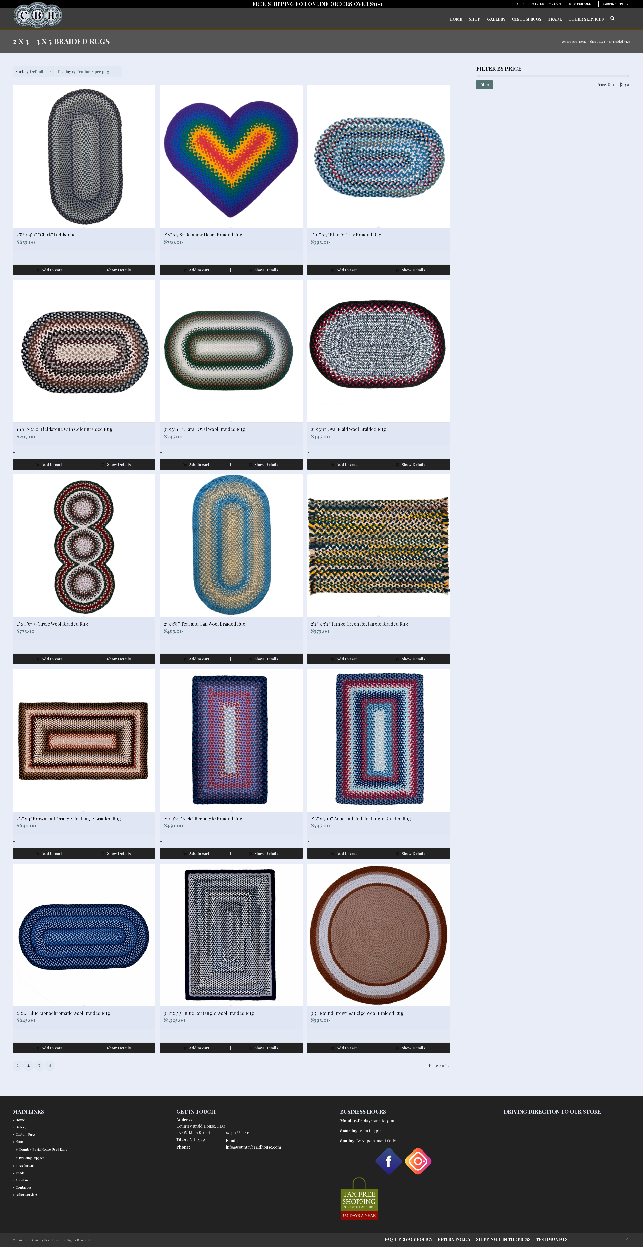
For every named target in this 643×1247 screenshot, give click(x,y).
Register (537, 4)
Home (20, 1120)
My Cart (555, 4)
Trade (20, 1173)
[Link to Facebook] (619, 1239)
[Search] (612, 18)
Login (519, 4)
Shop (19, 1141)
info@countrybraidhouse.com (253, 1147)
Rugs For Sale (580, 4)
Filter (484, 84)
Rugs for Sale (25, 1165)
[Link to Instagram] (626, 1239)
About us (22, 1180)
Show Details (118, 269)
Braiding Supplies (614, 4)
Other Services (27, 1194)
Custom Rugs (25, 1134)
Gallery (21, 1127)
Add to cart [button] (51, 269)
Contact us (24, 1187)
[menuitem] (520, 4)
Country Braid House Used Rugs (43, 1149)
